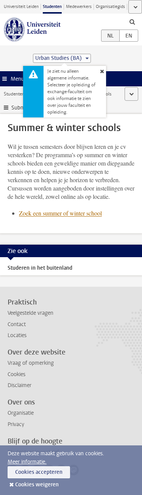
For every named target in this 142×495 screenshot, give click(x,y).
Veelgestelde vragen (30, 313)
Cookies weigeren (37, 484)
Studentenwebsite (22, 94)
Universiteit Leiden (21, 6)
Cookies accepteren (38, 472)
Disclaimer (19, 385)
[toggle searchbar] (132, 22)
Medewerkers (79, 6)
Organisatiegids (110, 6)
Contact (17, 324)
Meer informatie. (27, 461)
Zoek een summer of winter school (60, 213)
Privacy (16, 424)
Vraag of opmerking (31, 363)
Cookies (16, 374)
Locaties (17, 335)
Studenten (52, 6)
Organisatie (21, 413)
